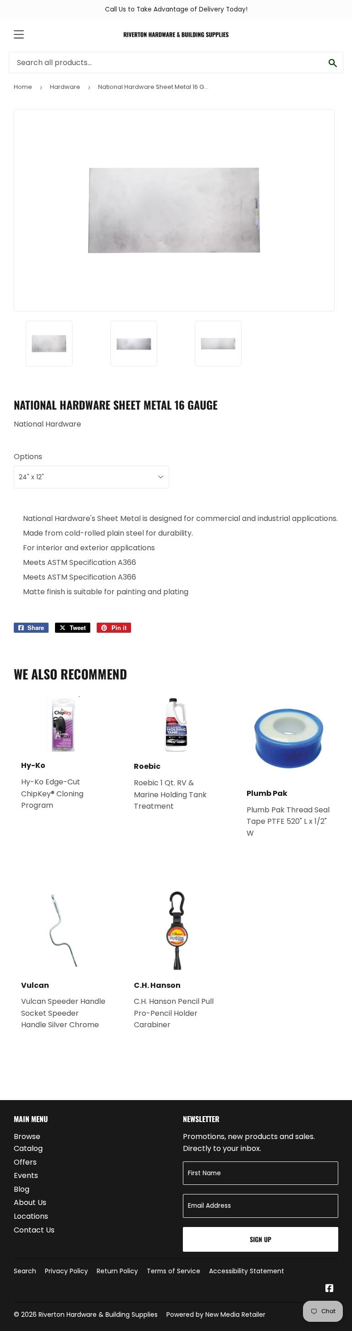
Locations (31, 1216)
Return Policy (117, 1271)
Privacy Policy (66, 1271)
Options (28, 456)
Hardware (65, 86)
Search (25, 1271)
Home (23, 86)
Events (26, 1175)
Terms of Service (173, 1271)
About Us (30, 1202)
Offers (25, 1162)
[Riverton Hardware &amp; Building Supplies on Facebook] (329, 1289)
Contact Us (34, 1230)
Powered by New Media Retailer (215, 1314)
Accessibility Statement (246, 1271)
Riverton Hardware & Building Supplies (98, 1314)
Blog (21, 1189)
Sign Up (260, 1239)
